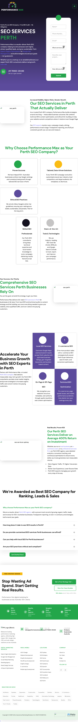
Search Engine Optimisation (10, 51)
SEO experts (37, 125)
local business (65, 446)
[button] (0, 721)
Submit (58, 75)
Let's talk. (3, 64)
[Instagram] (65, 670)
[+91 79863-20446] (3, 72)
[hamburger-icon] (74, 6)
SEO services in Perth (32, 300)
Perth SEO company (7, 375)
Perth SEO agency (25, 512)
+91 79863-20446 (16, 71)
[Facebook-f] (61, 670)
